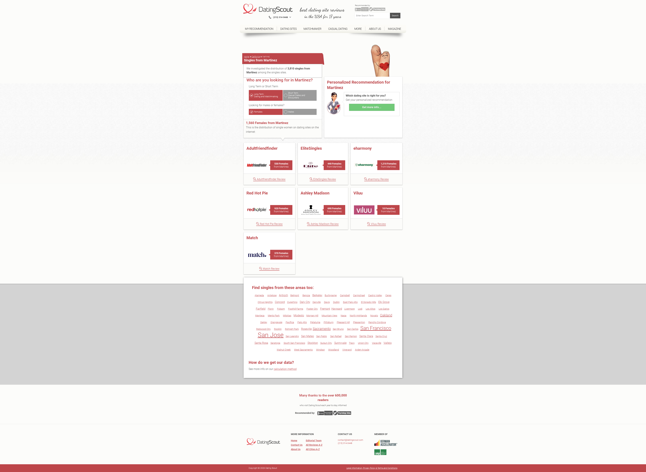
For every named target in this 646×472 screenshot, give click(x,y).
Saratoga (275, 343)
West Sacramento (303, 349)
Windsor (320, 349)
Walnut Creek (284, 349)
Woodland (333, 349)
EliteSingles (311, 148)
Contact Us (296, 445)
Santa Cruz (381, 336)
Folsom (281, 308)
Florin (271, 308)
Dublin (336, 302)
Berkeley (317, 295)
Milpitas (287, 315)
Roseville (306, 329)
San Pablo (321, 336)
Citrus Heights (265, 302)
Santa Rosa (261, 342)
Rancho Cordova (377, 322)
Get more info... (371, 107)
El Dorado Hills (368, 302)
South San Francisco (294, 343)
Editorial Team (313, 440)
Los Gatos (384, 308)
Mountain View (329, 315)
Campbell (345, 295)
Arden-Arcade (362, 349)
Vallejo (388, 342)
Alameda (259, 295)
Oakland (386, 315)
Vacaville (376, 343)
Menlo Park (274, 315)
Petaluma (315, 322)
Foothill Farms (295, 308)
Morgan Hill (312, 315)
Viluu (358, 193)
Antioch (283, 295)
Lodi (360, 308)
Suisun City (326, 343)
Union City (363, 343)
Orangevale (276, 322)
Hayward (336, 308)
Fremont (325, 308)
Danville (317, 302)
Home (246, 57)
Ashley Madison (315, 193)
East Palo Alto (350, 302)
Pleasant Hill (343, 322)
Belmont (294, 295)
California (256, 57)
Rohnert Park (292, 329)
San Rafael (336, 336)
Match (252, 237)
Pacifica (290, 322)
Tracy (352, 343)
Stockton (313, 342)
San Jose (271, 335)
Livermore (349, 308)
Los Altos (370, 308)
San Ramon (351, 336)
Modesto (299, 315)
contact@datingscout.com (350, 440)
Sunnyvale (340, 342)
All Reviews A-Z (314, 445)
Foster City (312, 308)
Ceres (388, 295)
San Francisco (375, 328)
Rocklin (278, 329)
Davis (327, 302)
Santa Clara (366, 336)
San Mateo (307, 336)
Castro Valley (375, 295)
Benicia (306, 295)
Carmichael (359, 295)
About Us (295, 449)
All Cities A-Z (313, 449)
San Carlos (352, 329)
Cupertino (292, 302)
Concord (280, 302)
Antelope (272, 295)
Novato (374, 315)
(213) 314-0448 (345, 443)
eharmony (362, 148)
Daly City (305, 302)
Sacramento (322, 329)
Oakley (263, 322)
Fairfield (260, 308)
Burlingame (331, 295)
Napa (343, 315)
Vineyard (347, 349)
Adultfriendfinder (262, 148)
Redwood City (263, 329)
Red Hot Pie (257, 193)
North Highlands (358, 315)
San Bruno (338, 329)
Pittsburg (328, 322)
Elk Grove (383, 302)
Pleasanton (359, 322)
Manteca (259, 315)
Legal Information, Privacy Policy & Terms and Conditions (371, 468)
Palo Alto (302, 322)
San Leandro (292, 336)
